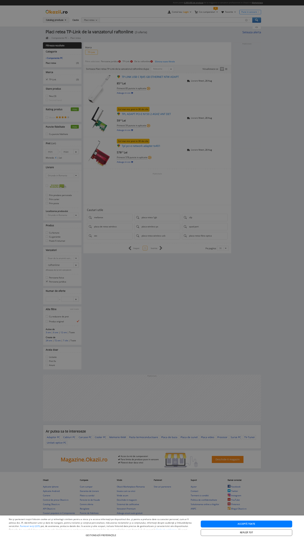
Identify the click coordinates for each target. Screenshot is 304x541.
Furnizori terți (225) (30, 526)
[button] (101, 533)
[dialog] (152, 528)
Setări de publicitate (166, 529)
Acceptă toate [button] (246, 523)
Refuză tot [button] (246, 532)
